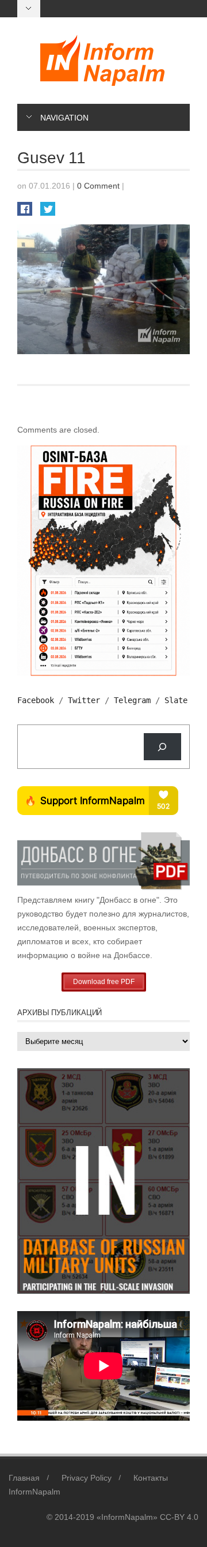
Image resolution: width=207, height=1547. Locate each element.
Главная (24, 1477)
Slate (175, 700)
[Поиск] (162, 746)
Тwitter (84, 700)
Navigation (64, 117)
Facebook (35, 700)
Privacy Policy (87, 1477)
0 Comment (98, 185)
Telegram (132, 700)
